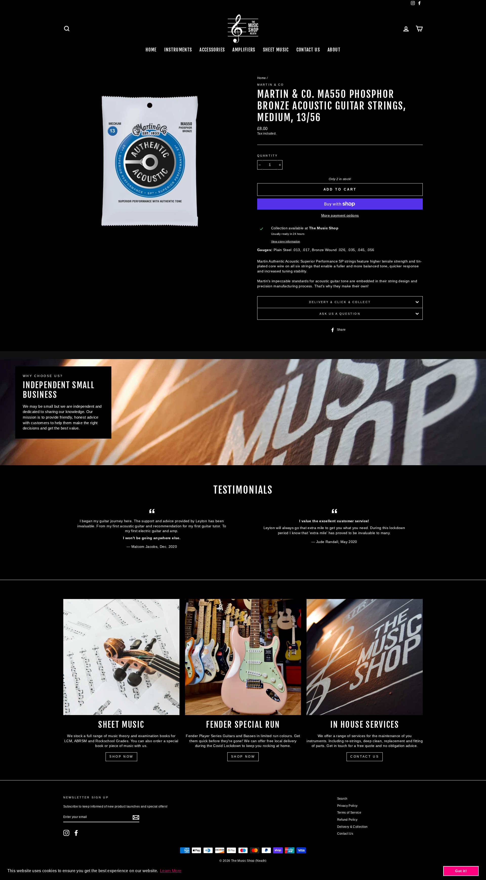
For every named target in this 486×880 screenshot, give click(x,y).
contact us (364, 756)
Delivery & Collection (352, 827)
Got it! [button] (461, 871)
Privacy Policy (347, 806)
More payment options (340, 215)
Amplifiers (243, 49)
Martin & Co (270, 84)
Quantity (267, 155)
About (334, 49)
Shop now (243, 756)
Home (151, 49)
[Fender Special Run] (243, 657)
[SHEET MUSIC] (121, 657)
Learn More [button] (170, 871)
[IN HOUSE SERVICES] (365, 657)
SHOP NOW (121, 756)
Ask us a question (339, 313)
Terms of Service (349, 812)
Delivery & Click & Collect (340, 302)
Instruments (178, 49)
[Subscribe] (136, 817)
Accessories (212, 49)
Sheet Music (276, 49)
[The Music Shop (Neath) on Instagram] (66, 833)
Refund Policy (347, 819)
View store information (285, 241)
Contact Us (308, 49)
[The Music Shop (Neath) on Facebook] (76, 833)
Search (342, 798)
